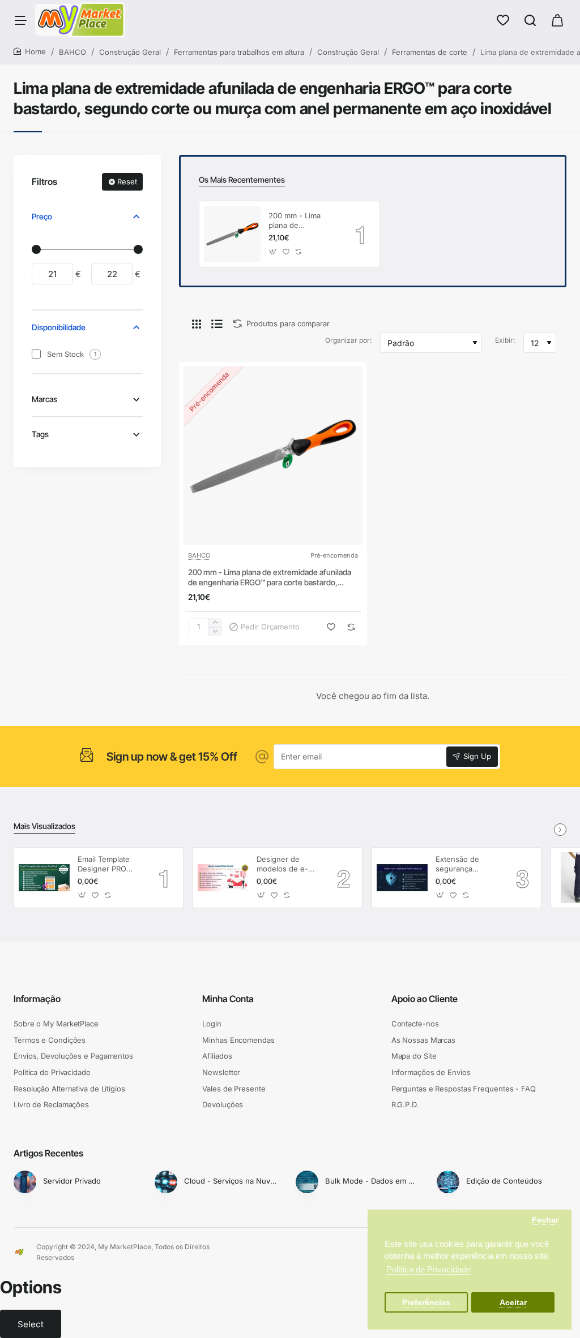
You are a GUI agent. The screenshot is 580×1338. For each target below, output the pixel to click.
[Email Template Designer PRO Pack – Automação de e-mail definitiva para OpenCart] (44, 877)
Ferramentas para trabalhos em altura (239, 52)
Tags (40, 434)
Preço (42, 216)
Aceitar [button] (513, 1302)
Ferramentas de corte (429, 52)
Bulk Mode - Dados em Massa (373, 1180)
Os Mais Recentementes (242, 179)
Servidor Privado (72, 1180)
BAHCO (72, 52)
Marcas (44, 399)
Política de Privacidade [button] (428, 1269)
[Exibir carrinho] (557, 20)
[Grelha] (196, 323)
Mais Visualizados (44, 826)
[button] (273, 251)
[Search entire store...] (530, 20)
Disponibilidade (59, 327)
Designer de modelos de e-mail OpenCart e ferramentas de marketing (285, 864)
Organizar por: (348, 340)
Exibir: (505, 340)
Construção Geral (130, 52)
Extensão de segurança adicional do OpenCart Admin (465, 864)
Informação (37, 998)
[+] (214, 623)
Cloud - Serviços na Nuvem (232, 1180)
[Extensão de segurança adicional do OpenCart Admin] (402, 877)
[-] (214, 631)
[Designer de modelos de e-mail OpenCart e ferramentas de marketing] (223, 877)
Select (31, 1324)
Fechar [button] (545, 1220)
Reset (127, 181)
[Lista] (217, 323)
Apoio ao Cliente (424, 998)
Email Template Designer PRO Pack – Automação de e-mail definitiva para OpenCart (110, 864)
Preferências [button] (426, 1302)
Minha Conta (228, 998)
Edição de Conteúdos (504, 1180)
